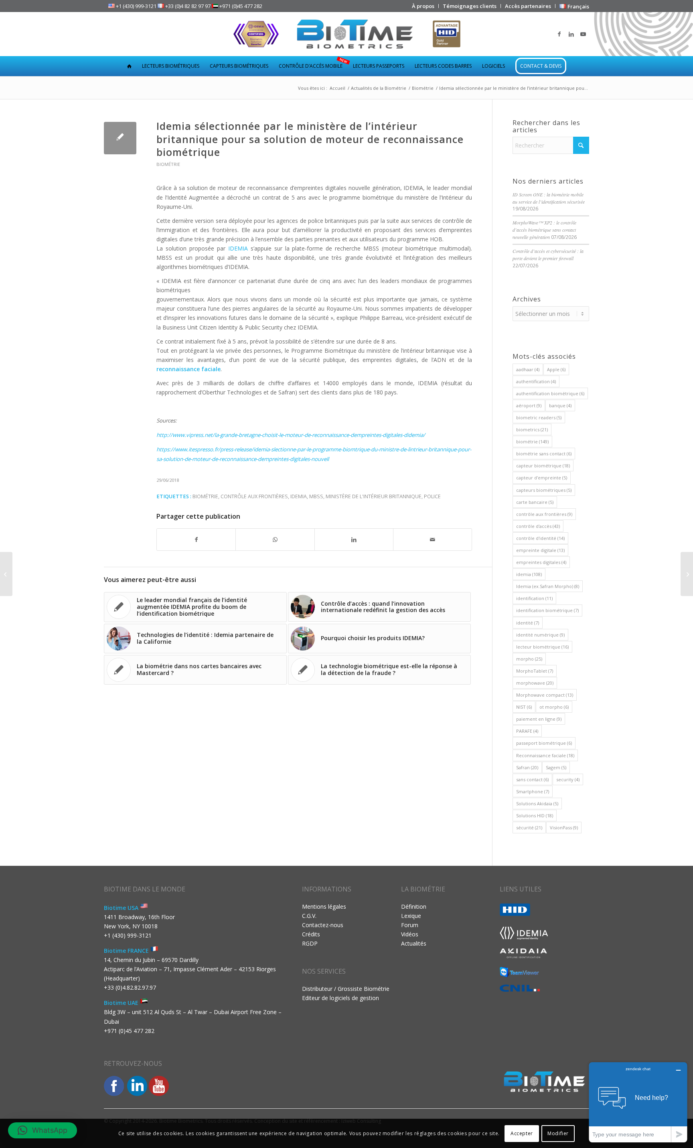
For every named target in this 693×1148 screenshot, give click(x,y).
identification (534, 598)
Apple (556, 369)
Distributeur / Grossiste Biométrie (345, 988)
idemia (298, 496)
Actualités (413, 943)
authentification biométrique (550, 393)
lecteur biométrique (542, 647)
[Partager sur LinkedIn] (354, 539)
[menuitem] (423, 6)
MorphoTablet (534, 671)
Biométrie (168, 164)
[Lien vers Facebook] (559, 34)
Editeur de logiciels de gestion (340, 998)
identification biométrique (547, 610)
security (568, 779)
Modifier (558, 1133)
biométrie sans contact (543, 454)
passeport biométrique (544, 743)
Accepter (522, 1133)
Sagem (556, 767)
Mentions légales (324, 906)
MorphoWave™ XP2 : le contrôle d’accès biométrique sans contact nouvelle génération (544, 229)
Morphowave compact (544, 695)
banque (560, 405)
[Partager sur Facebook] (196, 539)
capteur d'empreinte (541, 478)
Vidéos (409, 934)
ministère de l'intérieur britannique (373, 496)
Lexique (411, 916)
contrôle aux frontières (254, 496)
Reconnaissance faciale (545, 755)
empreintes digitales (541, 562)
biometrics (532, 429)
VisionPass (564, 828)
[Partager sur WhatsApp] (275, 539)
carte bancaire (534, 502)
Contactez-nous (322, 925)
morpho (529, 659)
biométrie (205, 496)
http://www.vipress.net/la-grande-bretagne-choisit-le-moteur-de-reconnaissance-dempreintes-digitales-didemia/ (290, 435)
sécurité (529, 828)
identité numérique (540, 635)
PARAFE (527, 731)
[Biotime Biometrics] (346, 34)
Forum (409, 925)
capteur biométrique (543, 466)
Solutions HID (534, 815)
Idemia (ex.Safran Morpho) (547, 586)
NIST (524, 707)
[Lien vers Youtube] (583, 34)
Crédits (311, 934)
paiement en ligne (538, 719)
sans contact (532, 779)
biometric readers (538, 417)
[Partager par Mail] (432, 539)
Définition (413, 906)
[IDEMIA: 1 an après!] (6, 574)
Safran (527, 767)
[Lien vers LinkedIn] (571, 34)
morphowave (534, 683)
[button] (42, 1130)
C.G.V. (309, 916)
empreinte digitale (540, 550)
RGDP (310, 943)
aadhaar (527, 369)
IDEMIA (238, 248)
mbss (316, 496)
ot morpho (554, 707)
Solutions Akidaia (537, 803)
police (432, 496)
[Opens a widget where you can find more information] (638, 1102)
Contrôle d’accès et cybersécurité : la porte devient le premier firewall (548, 254)
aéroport (528, 405)
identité (527, 623)
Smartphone (532, 791)
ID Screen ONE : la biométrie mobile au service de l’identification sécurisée (549, 198)
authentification (536, 381)
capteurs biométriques (543, 490)
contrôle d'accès (538, 526)
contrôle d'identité (540, 538)
